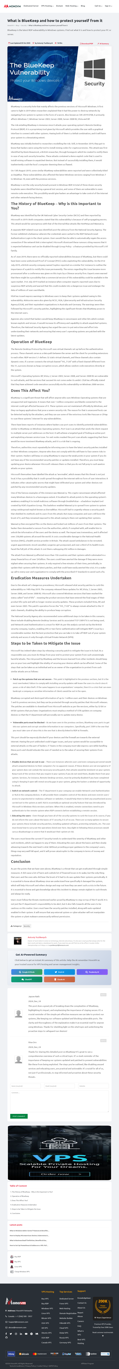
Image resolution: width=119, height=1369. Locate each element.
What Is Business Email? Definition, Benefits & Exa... (28, 1240)
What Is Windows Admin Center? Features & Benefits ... (29, 1231)
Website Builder (66, 1318)
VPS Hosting (46, 5)
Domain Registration (68, 1313)
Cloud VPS (64, 1328)
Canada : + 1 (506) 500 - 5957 (20, 1316)
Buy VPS (17, 1261)
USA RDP (45, 1337)
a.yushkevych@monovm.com (59, 945)
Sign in (108, 5)
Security (23, 25)
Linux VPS (18, 1266)
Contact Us (82, 1303)
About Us (81, 1307)
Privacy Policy (30, 1366)
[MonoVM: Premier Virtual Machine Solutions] (15, 1301)
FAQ (79, 1326)
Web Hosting (71, 5)
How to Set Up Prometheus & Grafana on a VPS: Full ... (29, 1245)
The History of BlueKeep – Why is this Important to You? (31, 1192)
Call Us (98, 5)
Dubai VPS (64, 1333)
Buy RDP (17, 1256)
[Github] (7, 1337)
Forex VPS (64, 1303)
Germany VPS (65, 1342)
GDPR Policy (53, 1366)
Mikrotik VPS (65, 1323)
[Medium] (37, 1334)
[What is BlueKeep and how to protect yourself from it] (59, 74)
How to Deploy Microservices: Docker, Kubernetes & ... (29, 1235)
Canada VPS (46, 1342)
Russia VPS (64, 1337)
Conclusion (15, 1213)
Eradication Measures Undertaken (23, 1205)
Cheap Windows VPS (22, 1271)
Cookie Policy (42, 1366)
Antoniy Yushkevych (37, 937)
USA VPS (45, 1323)
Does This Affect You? (19, 1200)
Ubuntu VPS (46, 1333)
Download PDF (87, 43)
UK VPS (44, 1328)
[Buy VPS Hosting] (59, 1153)
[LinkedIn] (22, 1334)
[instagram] (17, 1334)
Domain (59, 5)
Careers (81, 1321)
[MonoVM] (12, 6)
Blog (83, 5)
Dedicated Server (31, 5)
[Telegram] (33, 1334)
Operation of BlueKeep (19, 1196)
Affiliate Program (87, 1363)
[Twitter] (12, 1334)
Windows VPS (47, 1308)
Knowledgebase (84, 1298)
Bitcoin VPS (46, 1318)
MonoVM (10, 25)
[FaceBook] (7, 1334)
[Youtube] (27, 1334)
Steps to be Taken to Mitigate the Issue (25, 1209)
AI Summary (104, 43)
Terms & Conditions (17, 1366)
